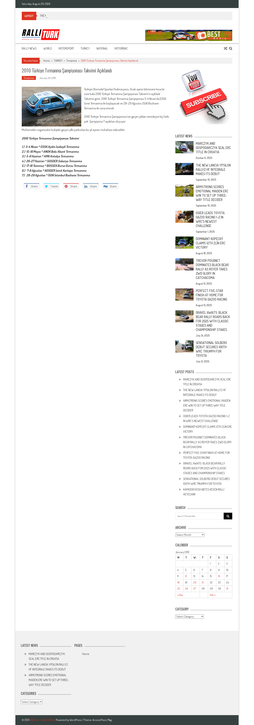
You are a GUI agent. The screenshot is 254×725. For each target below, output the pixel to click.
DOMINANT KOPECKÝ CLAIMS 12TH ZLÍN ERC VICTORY (210, 243)
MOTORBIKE (121, 48)
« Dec (180, 595)
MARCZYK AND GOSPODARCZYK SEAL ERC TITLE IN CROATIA (213, 147)
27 (194, 588)
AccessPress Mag (102, 720)
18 (178, 582)
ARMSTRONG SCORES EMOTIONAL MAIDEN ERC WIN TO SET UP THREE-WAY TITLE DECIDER (212, 193)
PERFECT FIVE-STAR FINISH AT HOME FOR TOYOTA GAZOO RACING (211, 295)
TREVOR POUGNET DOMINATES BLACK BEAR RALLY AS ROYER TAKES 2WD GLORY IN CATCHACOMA (212, 269)
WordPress (76, 720)
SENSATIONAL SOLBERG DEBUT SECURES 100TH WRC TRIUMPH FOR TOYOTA (211, 349)
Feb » (213, 595)
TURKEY (85, 48)
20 (194, 582)
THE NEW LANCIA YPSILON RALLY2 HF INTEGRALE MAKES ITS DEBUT (213, 169)
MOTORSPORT (66, 48)
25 (178, 588)
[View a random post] (225, 48)
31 (227, 588)
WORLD (47, 48)
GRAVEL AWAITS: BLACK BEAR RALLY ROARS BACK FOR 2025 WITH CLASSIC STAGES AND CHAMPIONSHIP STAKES (213, 321)
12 (186, 576)
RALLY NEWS (29, 48)
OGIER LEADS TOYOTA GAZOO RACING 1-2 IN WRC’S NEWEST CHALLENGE (210, 219)
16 (219, 576)
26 (186, 588)
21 (203, 582)
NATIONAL (102, 48)
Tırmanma (71, 60)
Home (85, 654)
